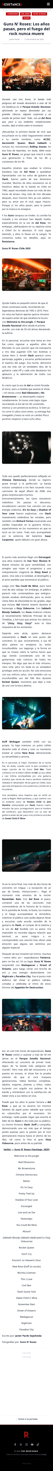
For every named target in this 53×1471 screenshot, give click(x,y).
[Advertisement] (26, 1385)
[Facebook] (15, 1444)
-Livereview (12, 14)
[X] (21, 1444)
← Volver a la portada (27, 1419)
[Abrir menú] (48, 4)
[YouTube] (32, 1444)
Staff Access (26, 1463)
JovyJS (44, 1454)
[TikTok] (38, 1444)
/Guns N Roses (39, 14)
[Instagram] (26, 1444)
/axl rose (25, 14)
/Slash (27, 18)
